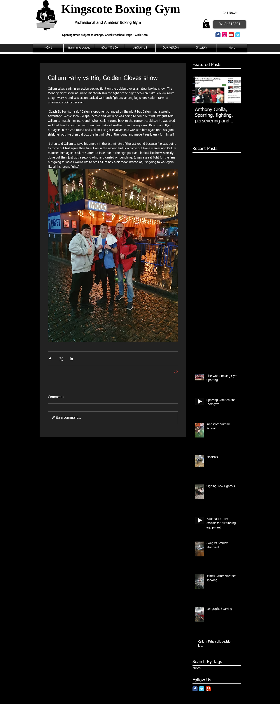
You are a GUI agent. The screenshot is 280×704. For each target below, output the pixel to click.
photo (196, 668)
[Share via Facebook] (50, 359)
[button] (206, 23)
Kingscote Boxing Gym (120, 9)
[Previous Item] (199, 90)
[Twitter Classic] (237, 34)
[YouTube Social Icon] (231, 34)
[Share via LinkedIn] (71, 359)
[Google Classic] (208, 688)
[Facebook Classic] (217, 34)
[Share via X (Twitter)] (61, 359)
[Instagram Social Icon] (224, 34)
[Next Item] (234, 90)
